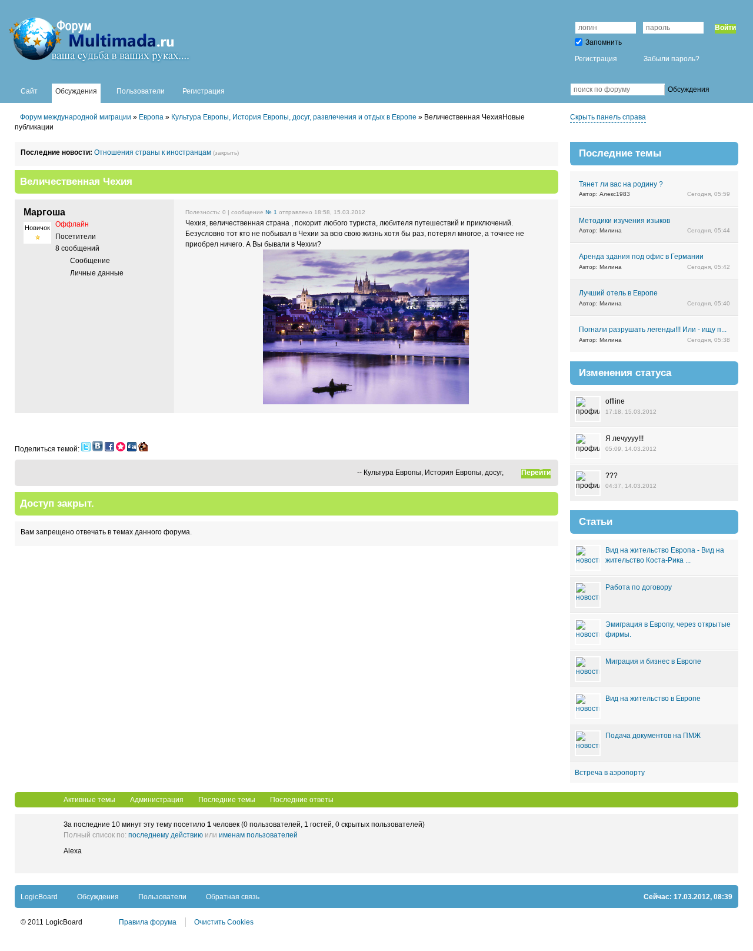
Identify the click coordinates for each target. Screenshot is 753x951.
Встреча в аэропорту (610, 773)
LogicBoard (39, 897)
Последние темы (226, 800)
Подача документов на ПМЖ (653, 735)
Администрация (157, 800)
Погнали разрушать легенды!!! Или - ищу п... (653, 329)
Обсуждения (98, 897)
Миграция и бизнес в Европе (653, 661)
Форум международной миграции (75, 117)
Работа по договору (638, 587)
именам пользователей (258, 835)
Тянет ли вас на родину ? (621, 184)
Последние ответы (302, 800)
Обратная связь (232, 897)
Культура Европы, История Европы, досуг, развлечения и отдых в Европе (294, 117)
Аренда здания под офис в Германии (641, 256)
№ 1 (271, 212)
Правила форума (147, 922)
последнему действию (165, 835)
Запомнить (603, 42)
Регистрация (596, 59)
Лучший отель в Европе (618, 293)
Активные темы (89, 800)
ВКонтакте (534, 89)
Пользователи (162, 897)
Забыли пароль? (671, 59)
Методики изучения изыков (624, 221)
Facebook (552, 89)
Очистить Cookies (224, 922)
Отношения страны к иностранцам (152, 152)
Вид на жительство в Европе (653, 698)
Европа (151, 117)
